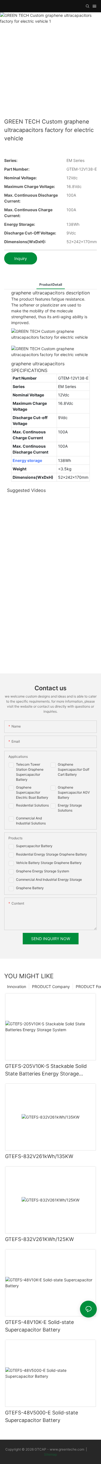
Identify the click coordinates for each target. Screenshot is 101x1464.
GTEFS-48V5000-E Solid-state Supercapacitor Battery (41, 1416)
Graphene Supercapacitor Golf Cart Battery (73, 769)
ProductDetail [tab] (50, 284)
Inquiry (20, 258)
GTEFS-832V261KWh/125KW (39, 1239)
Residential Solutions (32, 805)
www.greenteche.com (67, 1449)
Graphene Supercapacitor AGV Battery (74, 792)
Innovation (16, 986)
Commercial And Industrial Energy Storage (49, 879)
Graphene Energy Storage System (42, 871)
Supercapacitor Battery (34, 846)
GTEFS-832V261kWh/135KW (39, 1156)
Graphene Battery (30, 888)
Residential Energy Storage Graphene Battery (51, 854)
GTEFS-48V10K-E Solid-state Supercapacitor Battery (39, 1326)
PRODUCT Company (51, 986)
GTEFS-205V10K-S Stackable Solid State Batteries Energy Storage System (46, 1070)
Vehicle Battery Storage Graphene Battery (49, 863)
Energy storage (27, 460)
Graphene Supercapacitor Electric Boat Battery (32, 792)
